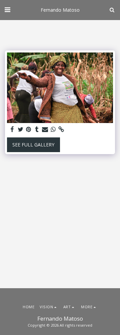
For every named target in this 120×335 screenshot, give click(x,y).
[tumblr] (37, 129)
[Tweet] (21, 129)
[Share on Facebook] (12, 129)
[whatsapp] (53, 129)
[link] (61, 129)
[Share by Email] (45, 129)
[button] (7, 9)
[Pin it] (29, 129)
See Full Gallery (33, 144)
